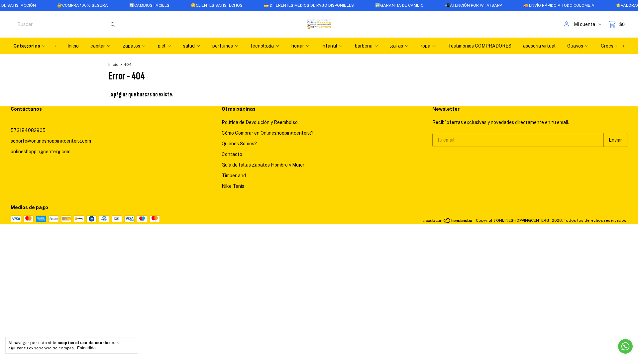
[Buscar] (113, 24)
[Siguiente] (623, 46)
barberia (363, 46)
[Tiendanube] (448, 222)
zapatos (131, 46)
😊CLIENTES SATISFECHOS (208, 5)
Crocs (607, 46)
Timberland (234, 175)
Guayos (575, 46)
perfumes (222, 46)
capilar (97, 46)
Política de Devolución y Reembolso (260, 122)
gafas (396, 46)
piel (161, 46)
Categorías (26, 46)
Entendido (86, 348)
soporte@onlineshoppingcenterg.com (51, 141)
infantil (329, 46)
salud (189, 46)
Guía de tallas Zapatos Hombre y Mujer (263, 165)
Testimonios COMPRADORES (479, 46)
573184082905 (28, 130)
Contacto (232, 154)
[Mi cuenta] (566, 24)
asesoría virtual (539, 46)
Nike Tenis (233, 186)
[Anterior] (55, 46)
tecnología (262, 46)
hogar (297, 46)
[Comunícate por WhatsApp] (625, 346)
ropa (425, 46)
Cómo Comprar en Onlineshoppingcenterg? (268, 133)
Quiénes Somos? (239, 143)
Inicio (73, 46)
